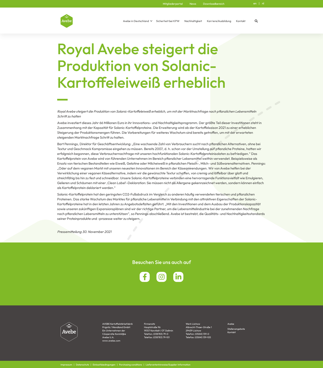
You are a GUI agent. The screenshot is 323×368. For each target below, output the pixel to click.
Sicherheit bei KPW (168, 21)
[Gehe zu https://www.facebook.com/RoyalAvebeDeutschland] (145, 277)
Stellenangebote (236, 328)
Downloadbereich (213, 3)
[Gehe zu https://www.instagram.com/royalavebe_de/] (161, 277)
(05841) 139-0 (202, 333)
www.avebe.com (111, 340)
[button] (151, 21)
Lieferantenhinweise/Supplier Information (168, 364)
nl (263, 3)
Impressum (66, 364)
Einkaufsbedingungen (104, 364)
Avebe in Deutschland (136, 21)
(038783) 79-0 (160, 333)
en (254, 3)
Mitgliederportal (173, 3)
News (193, 3)
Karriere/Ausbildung (219, 21)
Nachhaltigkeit (193, 21)
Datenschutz (82, 364)
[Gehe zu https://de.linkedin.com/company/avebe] (178, 277)
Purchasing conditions (130, 364)
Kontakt (240, 21)
